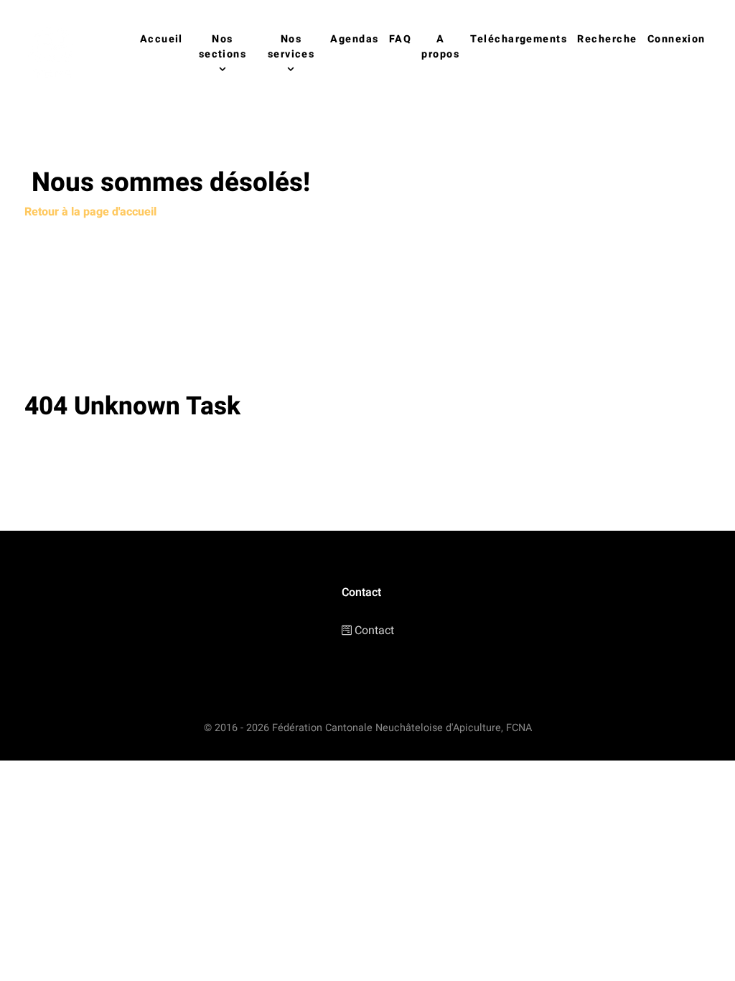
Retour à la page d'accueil (90, 211)
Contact (374, 630)
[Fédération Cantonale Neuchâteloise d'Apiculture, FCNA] (55, 54)
